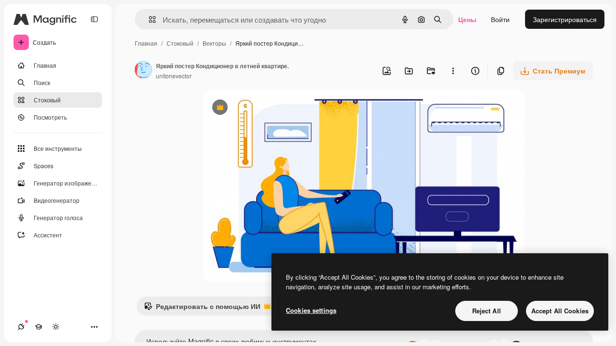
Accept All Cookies (560, 310)
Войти (500, 19)
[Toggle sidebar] (94, 19)
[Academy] (38, 326)
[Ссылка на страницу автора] (143, 70)
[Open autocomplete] (148, 19)
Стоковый (180, 43)
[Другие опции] (452, 70)
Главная (146, 43)
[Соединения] (21, 326)
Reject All (486, 310)
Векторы (214, 43)
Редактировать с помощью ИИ (202, 308)
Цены (467, 19)
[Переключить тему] (56, 326)
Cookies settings (311, 310)
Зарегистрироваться (565, 19)
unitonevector (174, 76)
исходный (267, 108)
